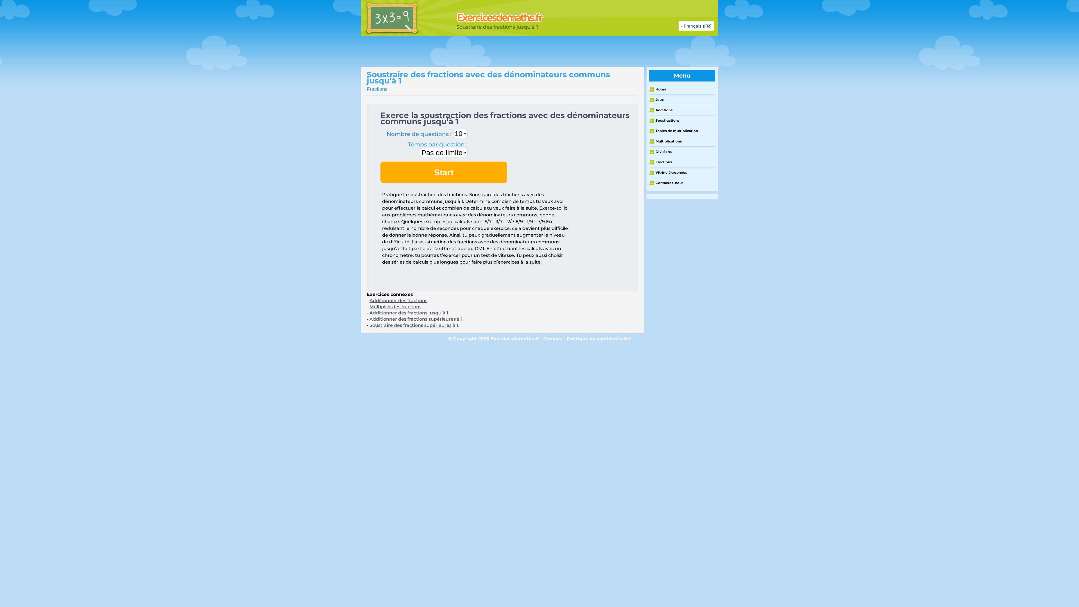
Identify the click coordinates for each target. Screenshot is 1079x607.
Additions (664, 110)
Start (444, 172)
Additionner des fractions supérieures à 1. (417, 319)
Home (661, 89)
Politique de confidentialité (599, 338)
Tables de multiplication (677, 131)
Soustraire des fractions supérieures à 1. (414, 325)
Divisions (664, 152)
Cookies (552, 338)
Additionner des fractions (398, 300)
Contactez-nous (669, 183)
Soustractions (667, 120)
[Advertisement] (501, 51)
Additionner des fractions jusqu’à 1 (409, 313)
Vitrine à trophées (671, 172)
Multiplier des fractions (395, 306)
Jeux (660, 100)
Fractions (377, 89)
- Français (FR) (696, 26)
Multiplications (669, 141)
